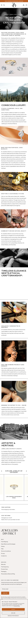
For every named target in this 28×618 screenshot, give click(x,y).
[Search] (4, 5)
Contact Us (4, 556)
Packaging (3, 571)
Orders (3, 546)
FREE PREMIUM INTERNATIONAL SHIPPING (14, 1)
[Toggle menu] (1, 5)
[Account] (23, 5)
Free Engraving (5, 566)
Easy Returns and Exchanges (8, 544)
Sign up (5, 593)
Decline (13, 613)
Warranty (3, 564)
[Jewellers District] (14, 5)
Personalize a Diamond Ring (8, 574)
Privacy (3, 553)
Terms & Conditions (6, 551)
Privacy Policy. (17, 605)
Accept (13, 609)
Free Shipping (4, 541)
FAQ (2, 548)
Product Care (4, 569)
